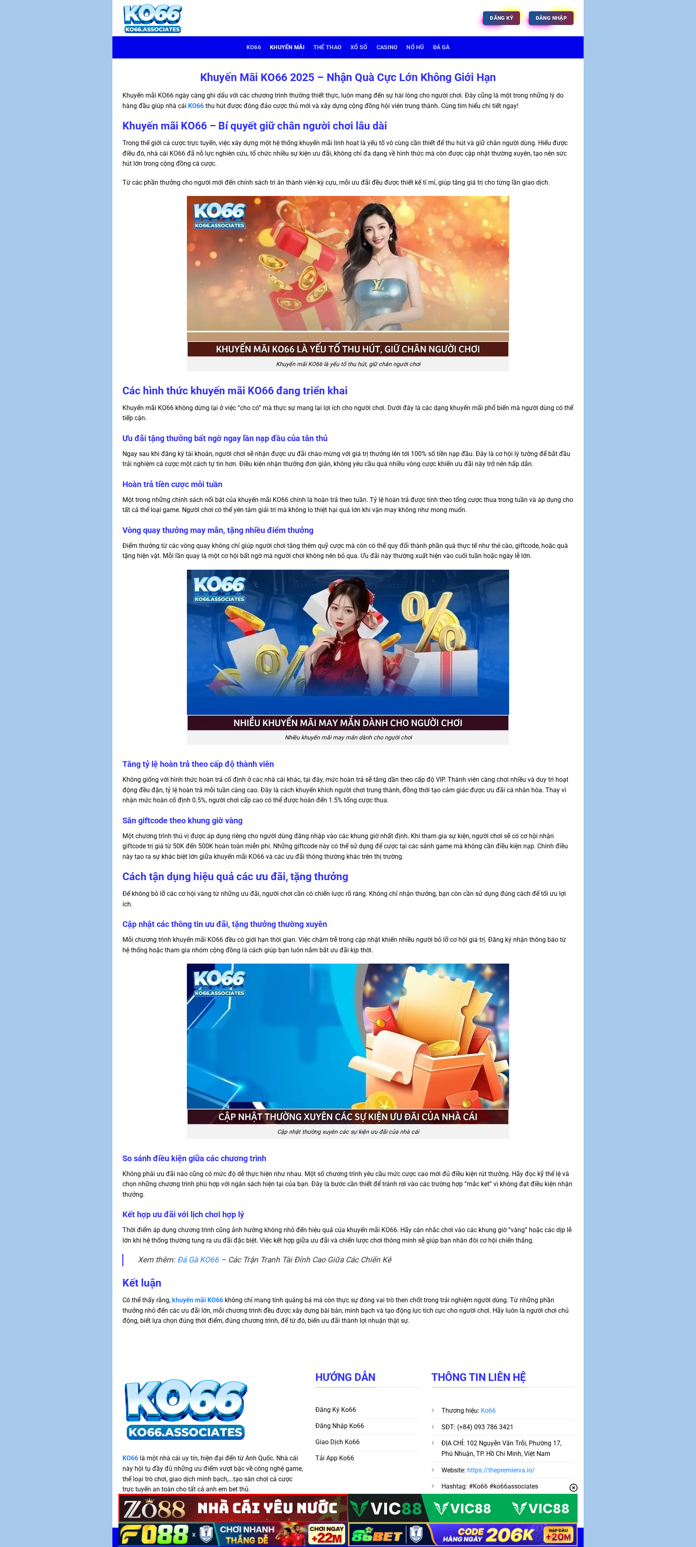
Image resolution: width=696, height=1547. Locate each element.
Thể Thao (327, 47)
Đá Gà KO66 (198, 1259)
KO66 (196, 106)
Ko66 (253, 47)
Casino (387, 47)
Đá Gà (441, 47)
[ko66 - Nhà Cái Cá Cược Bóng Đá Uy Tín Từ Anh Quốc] (162, 18)
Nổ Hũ (415, 47)
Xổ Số (358, 47)
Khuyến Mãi (287, 47)
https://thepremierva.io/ (501, 1470)
